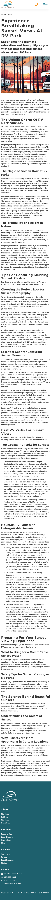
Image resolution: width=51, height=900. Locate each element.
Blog (3, 843)
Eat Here (4, 817)
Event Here (5, 823)
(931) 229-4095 (10, 877)
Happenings (6, 840)
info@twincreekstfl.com (13, 874)
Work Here (5, 854)
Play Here (5, 814)
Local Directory (7, 837)
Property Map (6, 834)
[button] (45, 4)
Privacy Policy (6, 857)
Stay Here (5, 820)
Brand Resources (7, 860)
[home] (7, 4)
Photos (4, 863)
